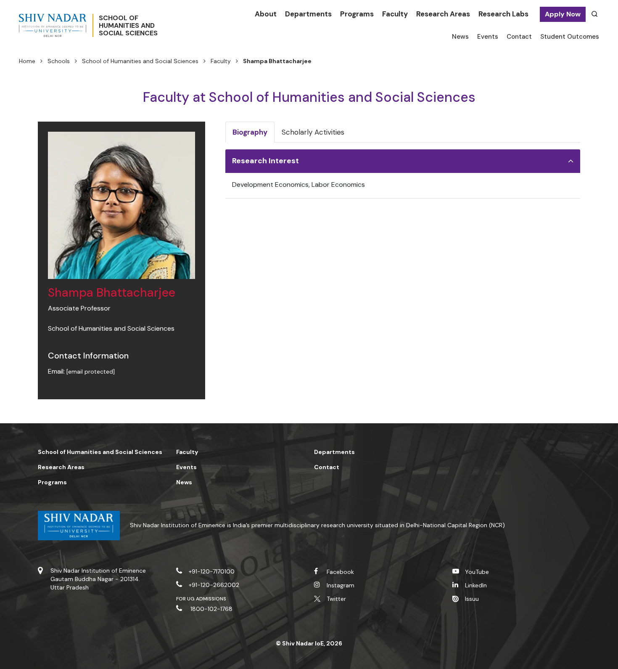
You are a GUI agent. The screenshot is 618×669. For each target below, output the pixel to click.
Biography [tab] (249, 132)
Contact (519, 36)
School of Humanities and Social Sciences (140, 61)
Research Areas (443, 14)
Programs (357, 14)
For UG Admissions (201, 598)
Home (27, 61)
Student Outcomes (569, 36)
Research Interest (265, 161)
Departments (308, 14)
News (460, 36)
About (266, 14)
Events (487, 36)
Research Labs (503, 14)
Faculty (395, 14)
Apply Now (563, 14)
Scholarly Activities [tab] (313, 132)
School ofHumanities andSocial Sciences (128, 25)
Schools (59, 61)
